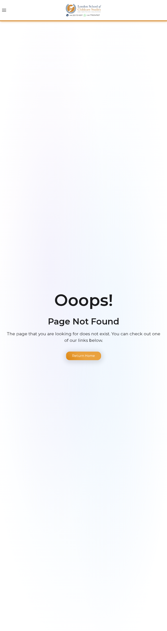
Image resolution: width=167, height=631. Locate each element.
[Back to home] (83, 10)
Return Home (83, 356)
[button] (4, 10)
